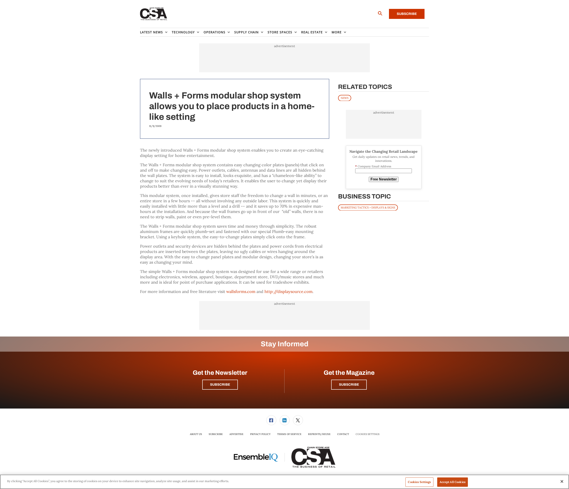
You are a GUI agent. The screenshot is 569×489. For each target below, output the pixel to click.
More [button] (337, 32)
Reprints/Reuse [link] (319, 434)
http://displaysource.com (288, 291)
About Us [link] (196, 434)
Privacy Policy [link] (260, 434)
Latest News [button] (151, 32)
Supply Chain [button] (246, 32)
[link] (271, 420)
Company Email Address (373, 166)
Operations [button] (214, 32)
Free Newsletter (384, 179)
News (345, 97)
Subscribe (407, 14)
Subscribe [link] (216, 434)
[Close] (562, 481)
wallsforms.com (240, 291)
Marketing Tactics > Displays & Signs (368, 207)
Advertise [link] (236, 434)
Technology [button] (183, 32)
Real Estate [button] (312, 32)
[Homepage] (153, 14)
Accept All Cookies (452, 482)
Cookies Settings (367, 434)
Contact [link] (343, 434)
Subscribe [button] (220, 384)
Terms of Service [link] (289, 434)
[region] (284, 482)
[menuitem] (156, 32)
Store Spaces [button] (280, 32)
